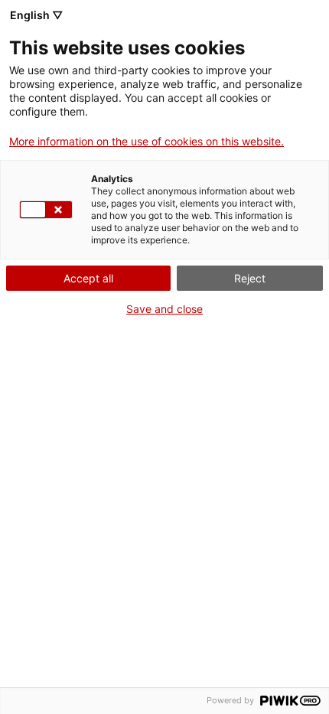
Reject (249, 278)
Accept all (88, 278)
